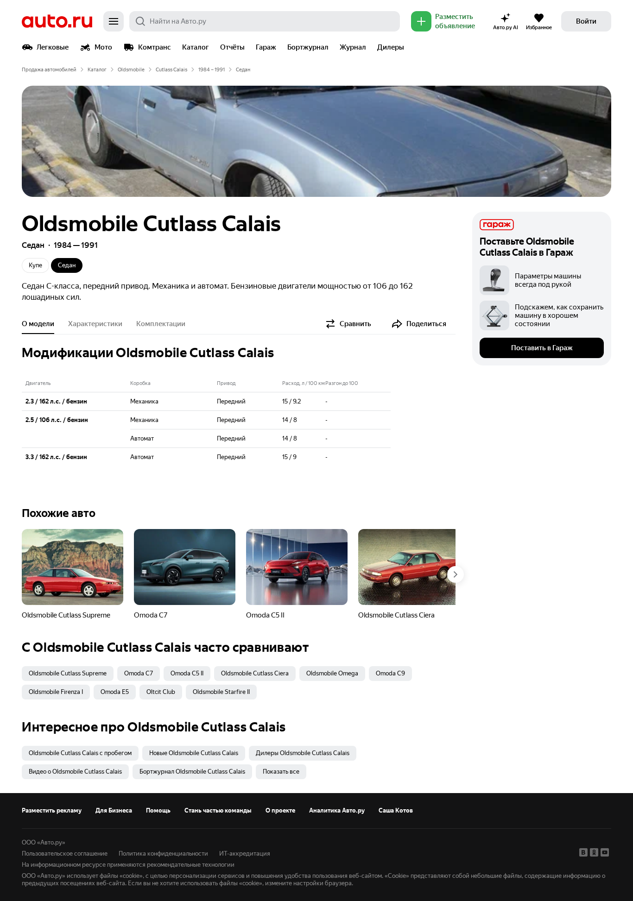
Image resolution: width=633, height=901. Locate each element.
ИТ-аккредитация (244, 853)
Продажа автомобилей (49, 70)
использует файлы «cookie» (105, 875)
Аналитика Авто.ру (337, 810)
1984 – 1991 (211, 70)
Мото (103, 47)
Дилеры (390, 47)
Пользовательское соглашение (65, 853)
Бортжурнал (308, 47)
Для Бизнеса (113, 810)
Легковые (53, 47)
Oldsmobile (131, 70)
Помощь (158, 810)
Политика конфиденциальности (163, 853)
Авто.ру (57, 21)
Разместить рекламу (52, 810)
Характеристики (95, 324)
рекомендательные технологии (190, 864)
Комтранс (154, 47)
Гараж (266, 47)
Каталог (195, 47)
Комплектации (160, 324)
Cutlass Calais (171, 70)
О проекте (280, 810)
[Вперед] (455, 574)
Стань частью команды (218, 810)
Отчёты (232, 47)
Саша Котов (396, 810)
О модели (38, 324)
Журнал (353, 47)
